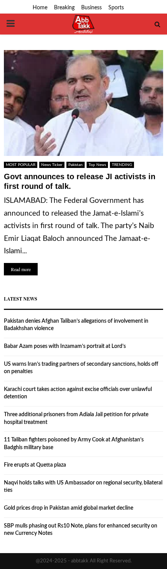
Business (91, 7)
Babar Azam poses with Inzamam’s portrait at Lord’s (65, 346)
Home (40, 7)
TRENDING (122, 165)
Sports (116, 7)
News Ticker (52, 165)
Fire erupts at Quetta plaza (35, 465)
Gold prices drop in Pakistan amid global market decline (68, 508)
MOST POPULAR (20, 165)
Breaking (64, 7)
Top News (97, 165)
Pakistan (75, 165)
